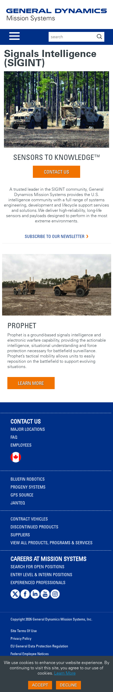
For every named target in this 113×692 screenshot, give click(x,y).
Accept (40, 685)
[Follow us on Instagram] (55, 597)
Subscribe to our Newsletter (54, 236)
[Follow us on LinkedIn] (35, 597)
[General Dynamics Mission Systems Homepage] (56, 16)
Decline (68, 685)
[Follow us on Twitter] (15, 597)
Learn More (65, 673)
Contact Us (56, 172)
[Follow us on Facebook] (25, 597)
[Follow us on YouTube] (45, 597)
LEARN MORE (31, 383)
